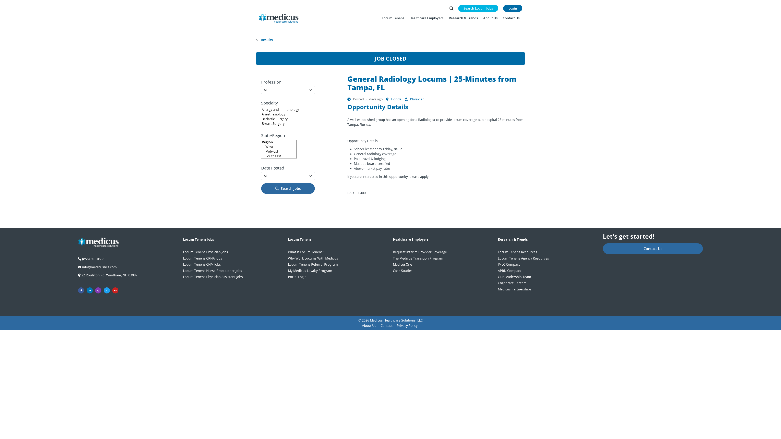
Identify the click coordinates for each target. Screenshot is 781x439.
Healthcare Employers (411, 239)
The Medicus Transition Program (418, 258)
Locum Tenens (299, 239)
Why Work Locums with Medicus (313, 258)
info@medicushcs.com (99, 267)
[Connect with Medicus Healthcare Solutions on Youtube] (115, 290)
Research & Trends (513, 239)
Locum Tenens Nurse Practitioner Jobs (212, 270)
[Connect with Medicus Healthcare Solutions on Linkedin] (90, 290)
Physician (417, 99)
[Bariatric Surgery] (289, 119)
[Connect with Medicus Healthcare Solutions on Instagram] (98, 290)
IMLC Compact (509, 264)
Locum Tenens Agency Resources (523, 258)
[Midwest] (278, 151)
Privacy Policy (407, 325)
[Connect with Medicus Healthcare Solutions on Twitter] (107, 290)
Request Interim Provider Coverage (420, 252)
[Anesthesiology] (289, 114)
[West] (278, 147)
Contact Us (653, 248)
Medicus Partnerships (514, 289)
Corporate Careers (512, 283)
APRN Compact (509, 270)
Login (512, 8)
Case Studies (402, 270)
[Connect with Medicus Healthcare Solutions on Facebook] (81, 290)
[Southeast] (278, 156)
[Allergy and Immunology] (289, 109)
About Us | (370, 325)
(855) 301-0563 (93, 259)
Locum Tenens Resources (517, 252)
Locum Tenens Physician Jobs (205, 252)
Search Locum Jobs (478, 8)
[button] (393, 18)
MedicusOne (402, 264)
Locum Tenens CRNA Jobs (202, 258)
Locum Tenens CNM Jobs (202, 264)
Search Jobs (291, 188)
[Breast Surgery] (289, 123)
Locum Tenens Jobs (198, 239)
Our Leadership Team (514, 277)
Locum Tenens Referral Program (313, 264)
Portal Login (297, 277)
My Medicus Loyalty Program (310, 270)
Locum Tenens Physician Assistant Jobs (213, 277)
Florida (396, 99)
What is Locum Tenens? (306, 252)
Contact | (388, 325)
